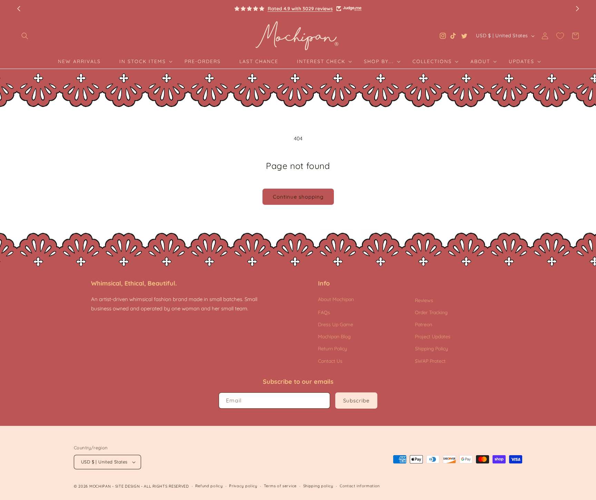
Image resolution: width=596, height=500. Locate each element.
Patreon (423, 324)
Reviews (424, 300)
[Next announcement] (577, 8)
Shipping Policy (431, 349)
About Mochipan (336, 299)
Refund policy (208, 485)
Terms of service (280, 485)
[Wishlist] (560, 35)
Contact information (360, 485)
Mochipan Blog (334, 336)
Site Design (127, 486)
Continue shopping (298, 196)
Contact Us (330, 361)
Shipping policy (318, 485)
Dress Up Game (335, 324)
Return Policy (332, 349)
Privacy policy (243, 485)
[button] (24, 35)
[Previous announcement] (18, 8)
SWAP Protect (430, 361)
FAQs (324, 312)
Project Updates (432, 336)
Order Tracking (431, 312)
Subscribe (356, 400)
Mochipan (100, 486)
